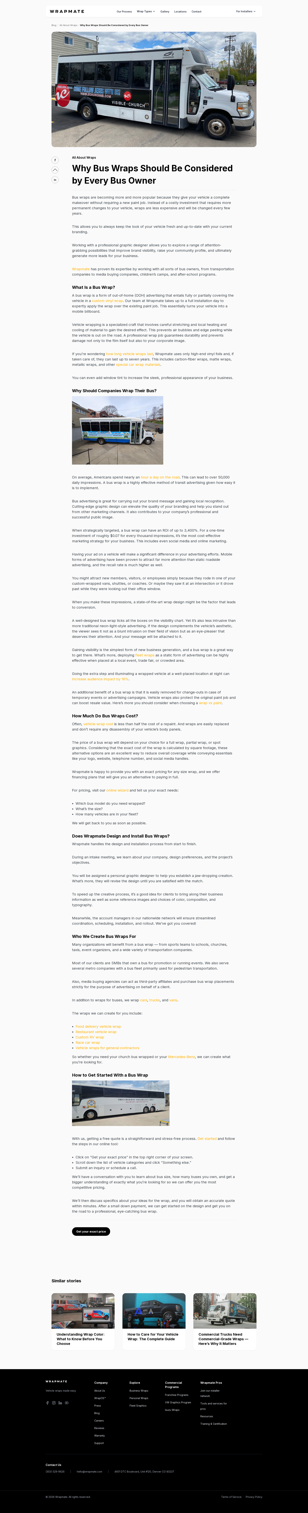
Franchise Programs (176, 1394)
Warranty (99, 1435)
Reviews (99, 1428)
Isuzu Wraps (172, 1409)
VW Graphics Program (178, 1402)
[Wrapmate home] (67, 11)
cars (143, 1000)
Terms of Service (231, 1496)
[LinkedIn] (60, 1403)
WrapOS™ (100, 1398)
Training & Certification (213, 1423)
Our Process (124, 11)
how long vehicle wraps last (129, 354)
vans (173, 1000)
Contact (196, 11)
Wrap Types (144, 11)
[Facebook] (47, 1403)
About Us (99, 1390)
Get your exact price (91, 1231)
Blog (54, 25)
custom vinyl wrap (107, 301)
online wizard (117, 790)
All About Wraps (69, 25)
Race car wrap (88, 1042)
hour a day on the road (160, 477)
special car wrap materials (138, 364)
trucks (154, 1000)
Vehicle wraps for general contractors (107, 1048)
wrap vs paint (210, 703)
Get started (207, 1138)
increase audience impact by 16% (100, 679)
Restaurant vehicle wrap (96, 1032)
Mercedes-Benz (181, 1057)
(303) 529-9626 (55, 1471)
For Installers (244, 11)
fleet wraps (144, 655)
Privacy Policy (254, 1496)
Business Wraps (139, 1390)
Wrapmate (81, 269)
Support (99, 1443)
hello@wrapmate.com (89, 1471)
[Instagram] (54, 1403)
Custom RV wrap (90, 1037)
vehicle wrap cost (98, 724)
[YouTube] (66, 1403)
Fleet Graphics (138, 1405)
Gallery (164, 11)
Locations (180, 11)
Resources (206, 1416)
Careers (99, 1420)
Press (97, 1405)
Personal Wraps (139, 1398)
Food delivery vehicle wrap (98, 1026)
